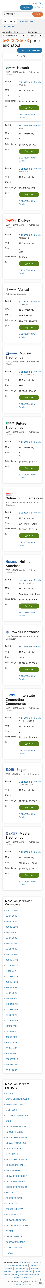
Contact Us (24, 1262)
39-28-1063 (11, 949)
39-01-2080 (11, 938)
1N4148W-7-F (12, 1154)
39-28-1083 (11, 1042)
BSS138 (9, 1192)
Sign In (40, 7)
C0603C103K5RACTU (16, 1242)
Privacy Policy (21, 1268)
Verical (17, 291)
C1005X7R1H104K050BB (17, 1099)
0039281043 (12, 976)
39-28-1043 (11, 921)
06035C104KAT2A (14, 1236)
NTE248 (10, 1093)
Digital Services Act (23, 1271)
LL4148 (9, 1253)
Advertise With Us (22, 1277)
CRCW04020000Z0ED (16, 1181)
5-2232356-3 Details (30, 50)
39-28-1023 (11, 1015)
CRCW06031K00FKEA (16, 1220)
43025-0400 (12, 910)
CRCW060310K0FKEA (16, 1126)
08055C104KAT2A (14, 1209)
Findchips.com (4, 6)
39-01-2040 (11, 916)
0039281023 (12, 1059)
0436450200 (12, 1004)
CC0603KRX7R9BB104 (16, 1187)
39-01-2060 (11, 932)
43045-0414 (12, 998)
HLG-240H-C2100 (14, 1104)
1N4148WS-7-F (13, 1170)
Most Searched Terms (17, 1265)
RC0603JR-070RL (14, 1247)
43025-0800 (12, 954)
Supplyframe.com (22, 1284)
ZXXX (8, 1121)
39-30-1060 (11, 1048)
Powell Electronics (22, 635)
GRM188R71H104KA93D (17, 1137)
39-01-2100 (11, 943)
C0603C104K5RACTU (16, 1165)
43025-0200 (12, 927)
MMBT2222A (12, 1203)
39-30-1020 (11, 1053)
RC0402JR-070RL (14, 1132)
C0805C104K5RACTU (16, 1148)
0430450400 (12, 1031)
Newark (22, 71)
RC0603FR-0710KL (15, 1198)
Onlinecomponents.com (24, 501)
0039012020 (12, 965)
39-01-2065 (11, 1070)
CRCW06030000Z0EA (16, 1176)
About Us (36, 1262)
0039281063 (12, 1009)
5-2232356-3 (25, 82)
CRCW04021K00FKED (16, 1143)
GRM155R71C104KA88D (17, 1159)
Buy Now (29, 108)
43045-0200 (12, 982)
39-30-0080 (12, 987)
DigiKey (22, 223)
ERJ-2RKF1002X (13, 1214)
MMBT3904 (11, 1110)
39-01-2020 (11, 993)
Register (26, 7)
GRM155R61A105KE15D (17, 1225)
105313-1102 (12, 1026)
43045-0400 (12, 960)
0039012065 (12, 1020)
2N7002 (9, 1231)
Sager (23, 771)
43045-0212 (12, 1037)
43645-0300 (12, 1064)
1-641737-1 (11, 971)
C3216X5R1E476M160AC (17, 1115)
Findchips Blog (36, 3)
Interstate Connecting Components (22, 703)
